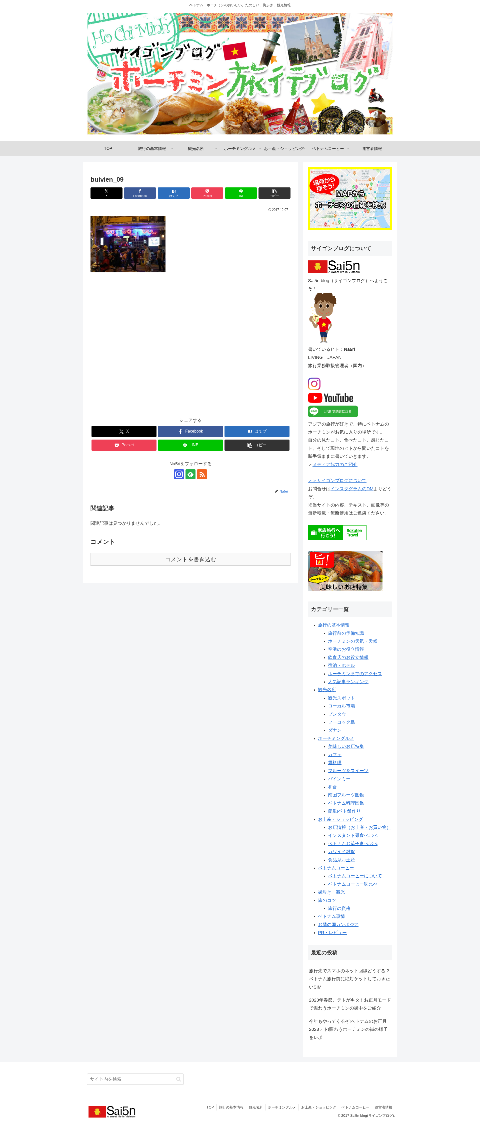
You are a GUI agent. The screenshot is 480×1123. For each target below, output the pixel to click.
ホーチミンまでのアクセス (355, 673)
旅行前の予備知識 (346, 633)
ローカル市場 (341, 705)
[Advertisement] (190, 348)
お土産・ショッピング (340, 819)
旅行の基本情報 (334, 624)
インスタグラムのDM (352, 488)
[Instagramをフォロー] (179, 474)
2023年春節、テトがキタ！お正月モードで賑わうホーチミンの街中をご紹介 (350, 1004)
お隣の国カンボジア (338, 924)
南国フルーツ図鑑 (346, 794)
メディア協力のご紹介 (335, 464)
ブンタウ (337, 714)
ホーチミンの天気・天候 (353, 641)
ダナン (335, 730)
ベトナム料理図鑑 (346, 803)
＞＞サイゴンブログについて (337, 480)
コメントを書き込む (190, 559)
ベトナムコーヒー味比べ (353, 884)
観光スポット (341, 697)
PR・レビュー (332, 932)
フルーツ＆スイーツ (348, 770)
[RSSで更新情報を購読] (202, 474)
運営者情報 (383, 1107)
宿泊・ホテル (341, 665)
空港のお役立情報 (346, 649)
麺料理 (335, 762)
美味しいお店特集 (346, 746)
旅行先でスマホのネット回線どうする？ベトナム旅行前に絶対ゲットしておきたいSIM (349, 979)
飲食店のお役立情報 (348, 657)
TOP (210, 1107)
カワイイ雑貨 (341, 851)
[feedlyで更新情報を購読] (191, 474)
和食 (332, 786)
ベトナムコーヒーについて (355, 875)
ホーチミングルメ (336, 738)
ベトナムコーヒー (336, 867)
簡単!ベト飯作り (344, 811)
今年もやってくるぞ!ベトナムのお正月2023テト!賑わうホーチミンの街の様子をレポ (348, 1029)
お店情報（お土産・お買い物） (359, 827)
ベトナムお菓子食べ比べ (353, 843)
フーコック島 (341, 722)
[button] (274, 193)
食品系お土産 (341, 859)
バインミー (339, 778)
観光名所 (327, 689)
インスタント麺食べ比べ (353, 835)
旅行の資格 (339, 908)
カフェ (335, 754)
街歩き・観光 (331, 892)
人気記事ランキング (348, 681)
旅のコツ (327, 900)
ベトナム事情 (331, 916)
